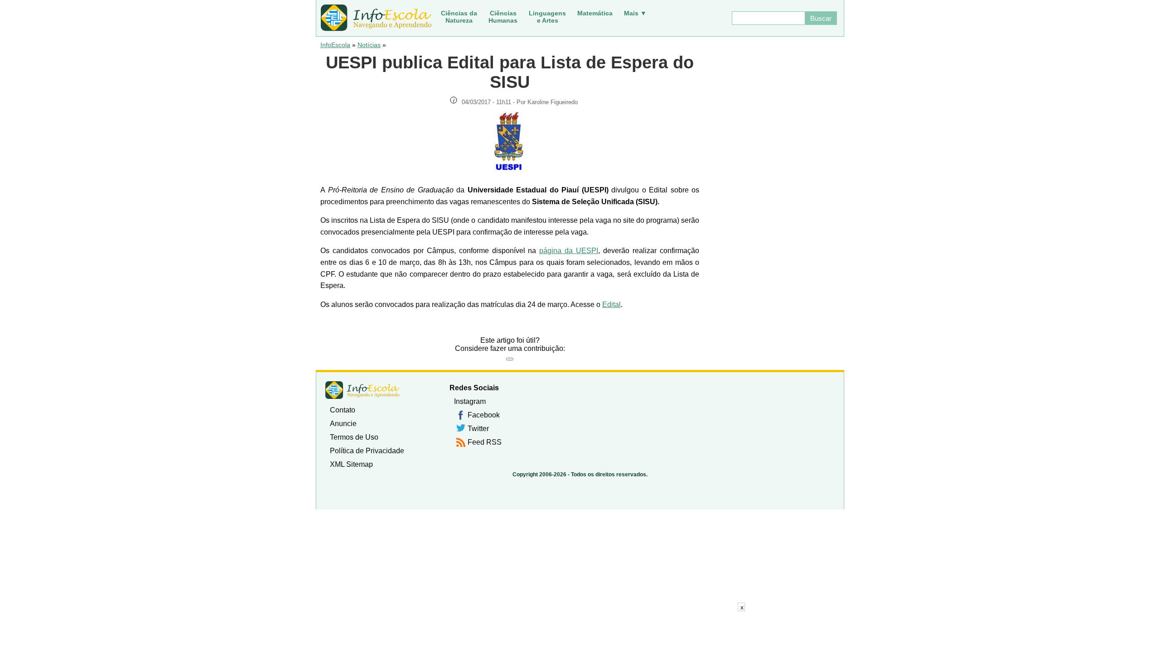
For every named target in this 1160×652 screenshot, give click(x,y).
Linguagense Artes (547, 17)
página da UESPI (568, 250)
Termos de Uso (354, 437)
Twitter (478, 428)
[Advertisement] (580, 631)
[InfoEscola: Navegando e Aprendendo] (376, 18)
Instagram (470, 401)
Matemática (595, 13)
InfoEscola (335, 44)
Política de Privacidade (367, 451)
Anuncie (343, 423)
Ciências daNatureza (459, 17)
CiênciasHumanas (502, 17)
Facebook (484, 415)
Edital (611, 304)
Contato (342, 410)
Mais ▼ (635, 13)
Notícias (369, 44)
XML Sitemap (351, 464)
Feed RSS (485, 442)
